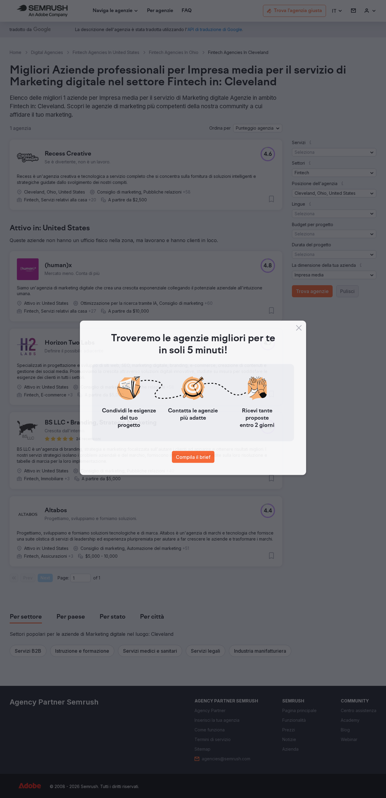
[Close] (299, 329)
